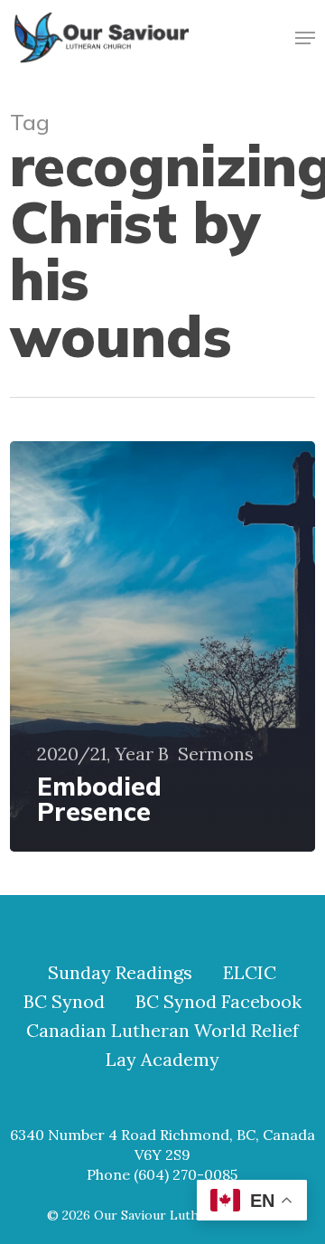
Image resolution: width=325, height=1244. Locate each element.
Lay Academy (162, 1059)
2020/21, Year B (103, 754)
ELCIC (249, 973)
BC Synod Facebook (218, 1002)
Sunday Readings (120, 973)
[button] (305, 38)
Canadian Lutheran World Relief (162, 1030)
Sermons (216, 754)
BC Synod (64, 1002)
